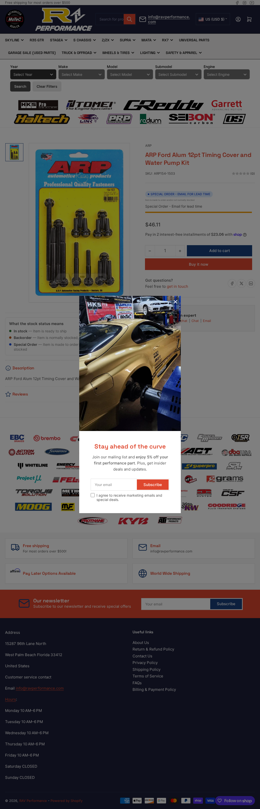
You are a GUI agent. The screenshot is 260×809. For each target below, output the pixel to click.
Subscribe (152, 484)
